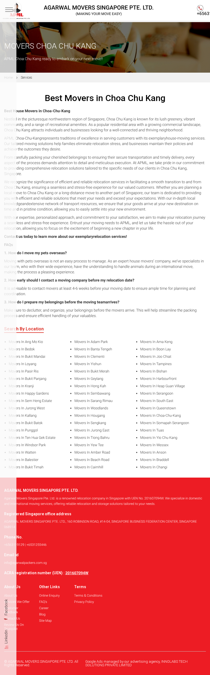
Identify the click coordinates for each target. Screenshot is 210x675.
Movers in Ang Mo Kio (26, 342)
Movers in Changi (153, 467)
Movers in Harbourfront (158, 379)
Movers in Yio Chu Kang (158, 438)
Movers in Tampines (156, 364)
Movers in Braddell (154, 460)
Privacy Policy (84, 602)
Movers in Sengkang (90, 423)
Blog (42, 614)
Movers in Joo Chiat (155, 356)
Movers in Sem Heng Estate (30, 401)
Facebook (6, 607)
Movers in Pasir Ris (24, 371)
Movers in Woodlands (91, 408)
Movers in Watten (22, 452)
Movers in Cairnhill (88, 467)
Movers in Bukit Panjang (27, 379)
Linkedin (6, 638)
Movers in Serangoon (156, 393)
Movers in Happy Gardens (29, 393)
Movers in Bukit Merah (91, 371)
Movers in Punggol (23, 430)
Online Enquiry (49, 595)
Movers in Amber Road (92, 452)
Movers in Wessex (154, 445)
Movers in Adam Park (91, 342)
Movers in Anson (153, 452)
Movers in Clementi (89, 356)
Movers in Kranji (21, 386)
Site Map (45, 621)
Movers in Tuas (152, 430)
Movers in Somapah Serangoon (164, 423)
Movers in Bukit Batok (26, 423)
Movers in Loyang (22, 364)
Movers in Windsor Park (27, 445)
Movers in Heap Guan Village (162, 386)
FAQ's (43, 602)
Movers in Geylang (88, 379)
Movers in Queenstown (158, 408)
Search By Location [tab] (24, 329)
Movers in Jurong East (91, 430)
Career (44, 608)
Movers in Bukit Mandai (27, 356)
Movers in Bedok (22, 349)
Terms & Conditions (88, 595)
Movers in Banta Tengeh (93, 349)
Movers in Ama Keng (156, 342)
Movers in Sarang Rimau (93, 401)
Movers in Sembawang (92, 393)
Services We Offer (17, 602)
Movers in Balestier (24, 460)
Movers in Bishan (153, 371)
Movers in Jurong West (27, 408)
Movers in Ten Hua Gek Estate (32, 438)
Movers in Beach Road (91, 460)
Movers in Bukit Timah (26, 467)
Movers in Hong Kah (90, 386)
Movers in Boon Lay (155, 349)
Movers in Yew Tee (89, 445)
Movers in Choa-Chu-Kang (160, 415)
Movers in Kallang (23, 415)
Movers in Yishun (87, 364)
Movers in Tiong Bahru (91, 438)
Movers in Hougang (89, 415)
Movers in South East (156, 401)
